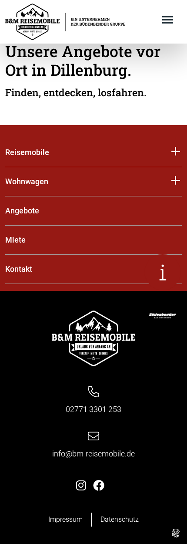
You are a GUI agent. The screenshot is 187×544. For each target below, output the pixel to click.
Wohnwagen (26, 181)
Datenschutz (119, 519)
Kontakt (18, 269)
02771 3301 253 (93, 409)
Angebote (22, 210)
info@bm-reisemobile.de (93, 453)
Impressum (65, 519)
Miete (15, 239)
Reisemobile (27, 152)
